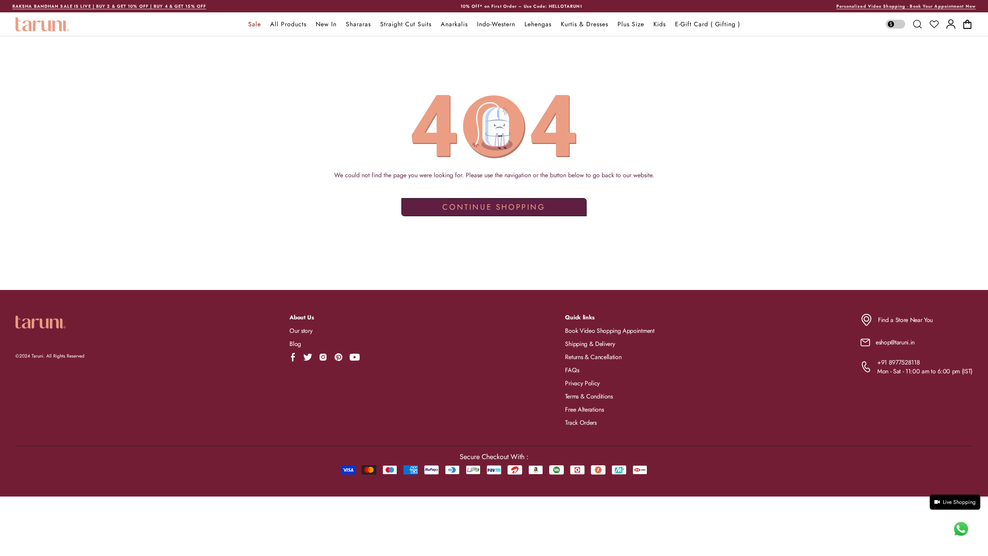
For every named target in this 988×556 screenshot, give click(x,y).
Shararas (358, 24)
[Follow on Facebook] (293, 357)
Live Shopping (959, 502)
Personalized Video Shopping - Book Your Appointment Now (906, 6)
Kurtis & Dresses (584, 24)
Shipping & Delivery (590, 343)
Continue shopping (493, 207)
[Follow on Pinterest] (338, 357)
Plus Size (631, 24)
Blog (295, 343)
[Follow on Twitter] (307, 357)
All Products (288, 24)
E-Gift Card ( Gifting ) (707, 24)
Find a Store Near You (905, 319)
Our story (300, 330)
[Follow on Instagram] (323, 357)
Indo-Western (496, 24)
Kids (659, 24)
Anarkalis (454, 24)
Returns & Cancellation (593, 357)
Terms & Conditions (588, 396)
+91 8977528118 (898, 362)
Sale (254, 24)
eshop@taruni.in (895, 342)
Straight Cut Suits (405, 24)
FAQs (572, 370)
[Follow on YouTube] (354, 357)
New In (326, 24)
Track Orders (580, 422)
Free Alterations (584, 409)
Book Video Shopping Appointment (609, 330)
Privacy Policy (582, 383)
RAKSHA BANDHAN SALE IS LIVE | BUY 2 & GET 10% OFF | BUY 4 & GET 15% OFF (109, 6)
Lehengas (538, 24)
